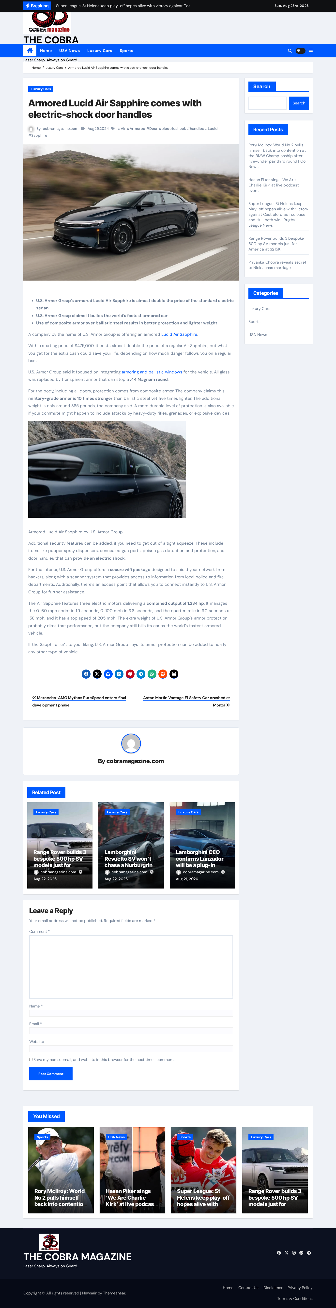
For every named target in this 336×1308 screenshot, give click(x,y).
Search (262, 86)
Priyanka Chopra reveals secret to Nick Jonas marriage (277, 265)
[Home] (29, 50)
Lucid (213, 128)
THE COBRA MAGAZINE (77, 1256)
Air (123, 128)
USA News (69, 50)
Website (36, 1041)
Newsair (89, 1293)
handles (197, 128)
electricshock (174, 128)
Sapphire (39, 135)
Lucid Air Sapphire (179, 334)
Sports (127, 50)
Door (153, 128)
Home (46, 50)
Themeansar (114, 1293)
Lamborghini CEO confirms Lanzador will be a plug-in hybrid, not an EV (200, 862)
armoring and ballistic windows (152, 372)
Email (35, 1023)
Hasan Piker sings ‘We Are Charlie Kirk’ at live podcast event (273, 185)
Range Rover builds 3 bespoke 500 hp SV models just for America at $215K (59, 862)
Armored (137, 128)
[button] (311, 50)
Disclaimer (273, 1287)
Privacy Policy (300, 1287)
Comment (39, 931)
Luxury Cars (99, 50)
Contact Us (248, 1287)
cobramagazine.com (60, 128)
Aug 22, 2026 (45, 878)
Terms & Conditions (295, 1298)
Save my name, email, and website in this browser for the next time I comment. (103, 1059)
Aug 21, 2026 (187, 878)
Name (36, 1006)
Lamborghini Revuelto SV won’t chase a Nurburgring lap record (130, 862)
